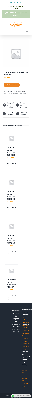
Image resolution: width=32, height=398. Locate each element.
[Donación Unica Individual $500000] (11, 138)
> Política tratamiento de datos (25, 346)
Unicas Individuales (19, 94)
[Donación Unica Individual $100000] (11, 182)
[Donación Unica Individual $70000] (11, 271)
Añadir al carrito (11, 85)
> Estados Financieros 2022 (25, 333)
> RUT (25, 328)
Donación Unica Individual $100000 (12, 195)
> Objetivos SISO (24, 370)
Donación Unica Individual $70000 (12, 283)
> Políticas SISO (24, 378)
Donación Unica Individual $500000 (12, 151)
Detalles (14, 164)
